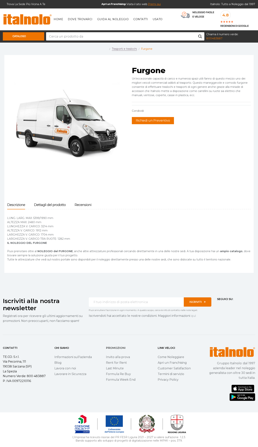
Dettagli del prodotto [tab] (50, 205)
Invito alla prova (118, 357)
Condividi (148, 111)
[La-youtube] (232, 306)
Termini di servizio (171, 374)
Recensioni (83, 205)
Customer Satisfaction (174, 368)
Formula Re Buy (118, 374)
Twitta (154, 111)
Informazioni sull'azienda (73, 357)
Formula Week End (121, 379)
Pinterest (160, 111)
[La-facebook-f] (218, 306)
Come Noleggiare (171, 357)
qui (193, 316)
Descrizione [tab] (16, 205)
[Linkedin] (238, 306)
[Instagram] (225, 306)
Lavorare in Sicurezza (70, 374)
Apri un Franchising (172, 362)
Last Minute (115, 368)
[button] (154, 4)
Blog (58, 362)
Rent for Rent (116, 362)
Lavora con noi (65, 368)
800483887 (214, 38)
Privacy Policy (168, 379)
